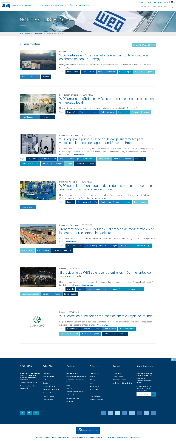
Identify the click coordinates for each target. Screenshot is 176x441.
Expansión (71, 112)
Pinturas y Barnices (72, 398)
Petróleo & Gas (94, 373)
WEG (5, 5)
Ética (72, 5)
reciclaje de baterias (30, 163)
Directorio (46, 383)
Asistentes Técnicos (120, 380)
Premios (62, 269)
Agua (91, 383)
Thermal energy (28, 207)
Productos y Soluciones (69, 135)
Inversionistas (61, 5)
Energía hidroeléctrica (62, 250)
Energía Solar (72, 72)
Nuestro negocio (48, 396)
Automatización (107, 112)
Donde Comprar (118, 376)
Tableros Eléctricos (72, 395)
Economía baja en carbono (114, 334)
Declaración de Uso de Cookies (63, 437)
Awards (70, 289)
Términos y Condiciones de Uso (88, 437)
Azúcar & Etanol (95, 389)
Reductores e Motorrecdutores (76, 376)
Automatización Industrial (75, 392)
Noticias (141, 2)
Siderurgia (93, 380)
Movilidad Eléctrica (48, 159)
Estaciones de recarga (69, 159)
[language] (172, 2)
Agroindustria (94, 386)
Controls (69, 388)
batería (69, 163)
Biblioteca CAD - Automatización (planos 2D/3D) (144, 381)
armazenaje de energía (52, 163)
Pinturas (46, 76)
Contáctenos (85, 5)
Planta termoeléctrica (110, 202)
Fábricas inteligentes (140, 112)
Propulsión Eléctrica (69, 334)
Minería (92, 393)
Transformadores (74, 245)
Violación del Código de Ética (122, 383)
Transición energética (144, 72)
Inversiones (123, 112)
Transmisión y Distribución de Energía (101, 245)
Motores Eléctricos (72, 373)
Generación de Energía (87, 202)
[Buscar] (171, 7)
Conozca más (65, 68)
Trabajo (149, 2)
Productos (30, 5)
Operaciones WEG (49, 386)
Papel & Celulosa (95, 396)
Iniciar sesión (163, 2)
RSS (103, 437)
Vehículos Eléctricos (96, 399)
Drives (68, 385)
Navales (92, 376)
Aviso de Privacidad (43, 437)
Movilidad (32, 159)
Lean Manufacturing (30, 117)
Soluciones (45, 5)
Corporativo (64, 51)
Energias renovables (106, 72)
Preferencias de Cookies (90, 430)
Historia (45, 380)
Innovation (139, 159)
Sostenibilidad (88, 72)
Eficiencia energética (30, 294)
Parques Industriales (30, 76)
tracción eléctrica (127, 329)
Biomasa (126, 202)
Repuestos (69, 401)
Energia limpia (125, 72)
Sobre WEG (16, 5)
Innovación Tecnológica (51, 389)
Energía (70, 202)
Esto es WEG (47, 373)
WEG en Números (48, 376)
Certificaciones (48, 399)
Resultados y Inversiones (69, 95)
